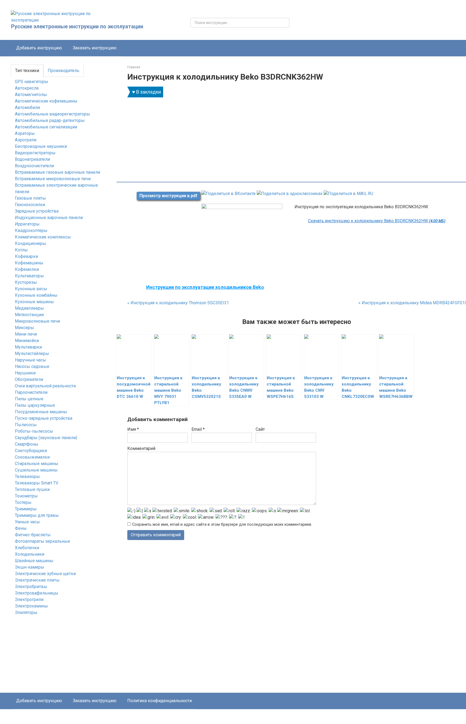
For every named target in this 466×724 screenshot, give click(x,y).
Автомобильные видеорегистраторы (52, 114)
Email (198, 429)
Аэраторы (25, 133)
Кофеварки (26, 256)
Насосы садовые (32, 366)
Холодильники (29, 554)
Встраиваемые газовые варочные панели (57, 172)
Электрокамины (31, 606)
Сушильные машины (36, 470)
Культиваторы (29, 275)
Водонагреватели (32, 159)
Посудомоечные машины (41, 411)
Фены (21, 528)
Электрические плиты (37, 580)
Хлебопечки (27, 547)
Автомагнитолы (31, 94)
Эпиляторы (26, 612)
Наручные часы (30, 360)
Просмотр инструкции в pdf (168, 195)
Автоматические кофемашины (46, 101)
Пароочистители (31, 392)
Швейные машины (34, 560)
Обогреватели (29, 379)
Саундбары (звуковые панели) (46, 437)
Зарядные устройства (37, 211)
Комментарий (141, 448)
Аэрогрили (25, 139)
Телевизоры (27, 476)
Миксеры (24, 327)
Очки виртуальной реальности (45, 385)
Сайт (260, 429)
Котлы (21, 249)
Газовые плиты (30, 198)
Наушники (25, 372)
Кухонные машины (34, 301)
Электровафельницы (36, 593)
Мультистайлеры (32, 353)
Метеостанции (29, 314)
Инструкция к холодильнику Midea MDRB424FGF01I (412, 302)
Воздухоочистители (34, 165)
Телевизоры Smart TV (36, 483)
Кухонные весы (31, 288)
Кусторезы (26, 282)
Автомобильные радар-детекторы (50, 120)
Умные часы (27, 521)
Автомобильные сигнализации (46, 126)
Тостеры (23, 502)
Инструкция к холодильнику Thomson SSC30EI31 (178, 302)
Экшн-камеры (29, 567)
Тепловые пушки (32, 489)
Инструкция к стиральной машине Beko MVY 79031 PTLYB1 (168, 390)
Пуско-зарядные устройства (43, 418)
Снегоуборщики (31, 450)
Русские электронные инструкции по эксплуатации (77, 26)
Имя (133, 429)
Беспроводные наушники (41, 146)
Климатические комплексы (43, 237)
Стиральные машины (36, 463)
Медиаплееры (29, 308)
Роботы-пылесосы (34, 431)
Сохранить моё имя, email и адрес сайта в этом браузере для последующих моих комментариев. (222, 524)
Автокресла (27, 88)
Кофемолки (27, 269)
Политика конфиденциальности (159, 700)
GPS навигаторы (31, 81)
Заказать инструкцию (94, 47)
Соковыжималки (32, 457)
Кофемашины (29, 262)
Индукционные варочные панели (49, 217)
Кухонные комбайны (36, 295)
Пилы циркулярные (35, 405)
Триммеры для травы (37, 515)
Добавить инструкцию (39, 47)
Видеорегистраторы (35, 152)
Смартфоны (26, 444)
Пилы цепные (29, 398)
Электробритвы (31, 586)
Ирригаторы (27, 224)
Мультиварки (28, 347)
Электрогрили (29, 599)
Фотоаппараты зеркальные (42, 541)
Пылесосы (26, 424)
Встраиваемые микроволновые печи (53, 178)
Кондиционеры (30, 243)
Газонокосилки (30, 204)
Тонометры (26, 495)
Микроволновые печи (37, 321)
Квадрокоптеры (31, 230)
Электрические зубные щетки (45, 573)
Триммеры (26, 508)
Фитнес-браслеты (33, 534)
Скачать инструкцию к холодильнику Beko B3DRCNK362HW (377, 220)
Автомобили (27, 107)
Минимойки (27, 340)
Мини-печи (26, 334)
